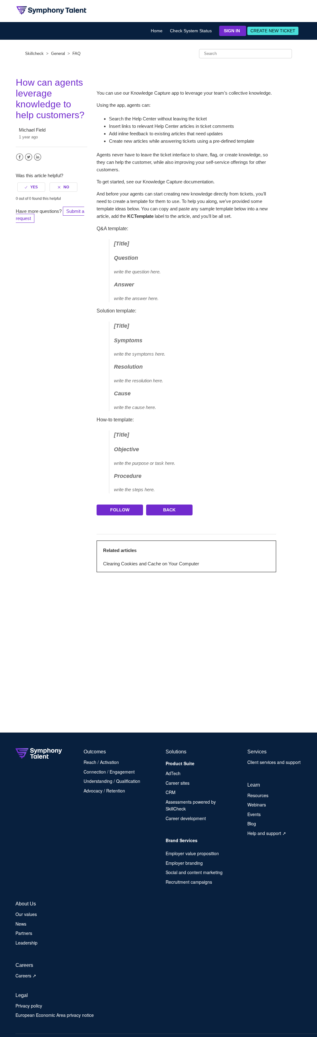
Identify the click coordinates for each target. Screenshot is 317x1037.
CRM (171, 792)
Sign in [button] (232, 30)
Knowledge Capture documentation (178, 181)
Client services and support (274, 762)
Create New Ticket (272, 30)
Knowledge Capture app (155, 93)
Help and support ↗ (266, 833)
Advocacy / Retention (104, 791)
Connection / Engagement (109, 772)
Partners (23, 933)
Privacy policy (28, 1006)
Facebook (20, 157)
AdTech (173, 773)
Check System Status (191, 30)
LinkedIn (37, 157)
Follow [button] (119, 509)
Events (254, 814)
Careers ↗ (25, 975)
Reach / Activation (101, 762)
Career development (186, 818)
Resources (257, 795)
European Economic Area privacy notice (54, 1015)
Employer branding (184, 863)
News (20, 924)
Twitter (29, 157)
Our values (26, 914)
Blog (251, 823)
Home (157, 30)
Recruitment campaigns (189, 882)
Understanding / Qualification (112, 781)
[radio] (31, 187)
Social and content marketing (194, 872)
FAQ (76, 53)
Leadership (26, 943)
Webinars (256, 804)
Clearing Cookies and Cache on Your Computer (151, 563)
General (58, 53)
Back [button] (169, 509)
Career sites (177, 783)
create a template (130, 201)
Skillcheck (34, 53)
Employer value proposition (192, 853)
